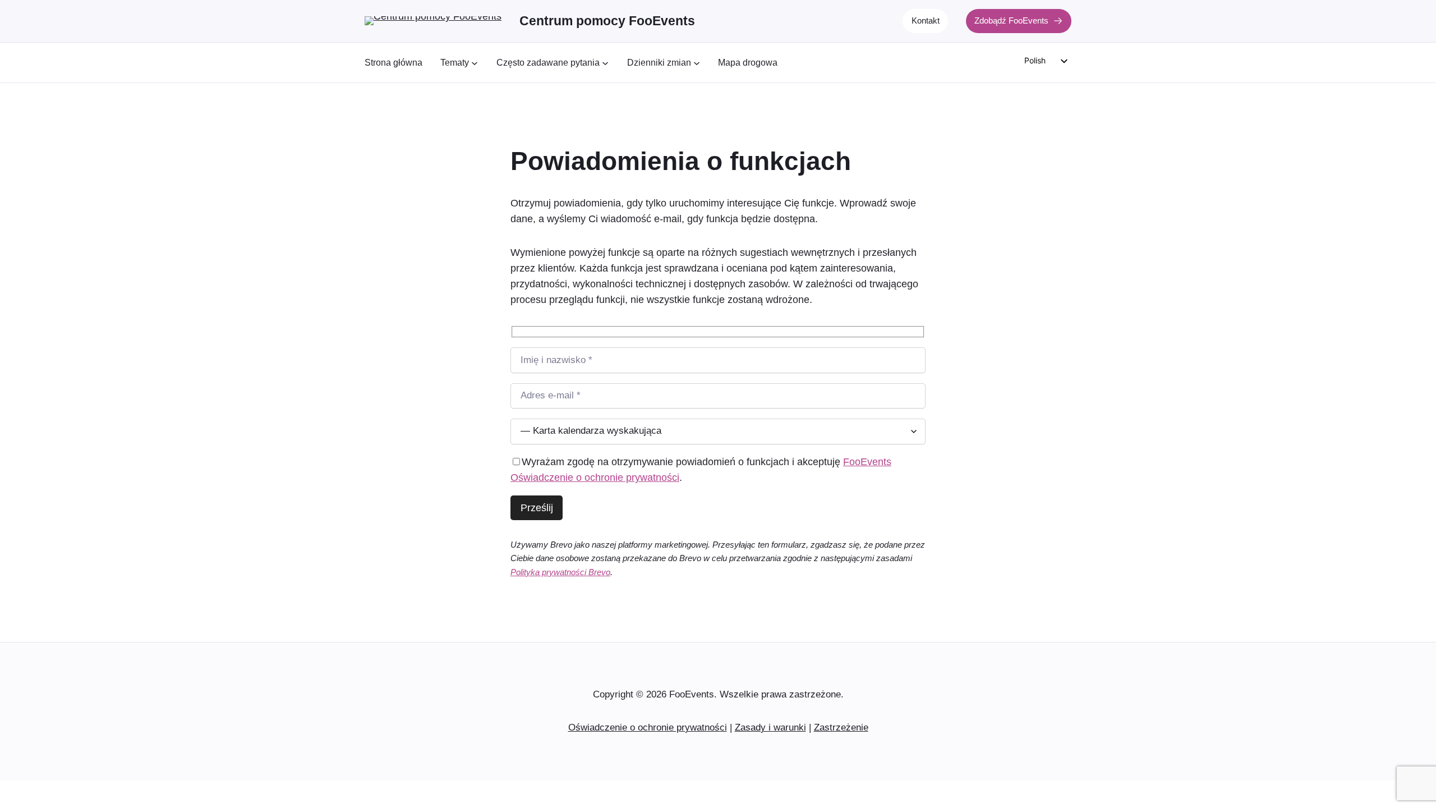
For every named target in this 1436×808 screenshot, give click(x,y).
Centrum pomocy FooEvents (607, 20)
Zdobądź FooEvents (1011, 20)
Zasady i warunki (770, 727)
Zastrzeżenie (841, 727)
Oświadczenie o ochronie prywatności (647, 727)
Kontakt (926, 20)
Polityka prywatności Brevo (560, 572)
